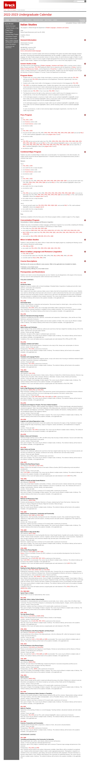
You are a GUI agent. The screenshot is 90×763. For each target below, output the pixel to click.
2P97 (40, 558)
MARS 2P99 (32, 500)
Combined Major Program (11, 34)
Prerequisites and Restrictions (9, 47)
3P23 (43, 558)
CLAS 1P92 (35, 558)
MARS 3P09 (40, 616)
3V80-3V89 (40, 236)
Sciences (27, 121)
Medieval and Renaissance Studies (29, 69)
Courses (14, 20)
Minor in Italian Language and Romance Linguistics (11, 41)
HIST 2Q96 (40, 551)
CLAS (33, 639)
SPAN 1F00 (73, 230)
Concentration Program (11, 36)
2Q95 (72, 132)
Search (21, 20)
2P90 (45, 132)
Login (55, 20)
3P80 (61, 255)
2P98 (62, 132)
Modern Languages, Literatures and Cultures (57, 27)
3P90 (80, 232)
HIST (69, 475)
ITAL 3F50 (37, 67)
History (74, 67)
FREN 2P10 (72, 232)
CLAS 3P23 (32, 647)
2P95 (55, 132)
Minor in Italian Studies (11, 38)
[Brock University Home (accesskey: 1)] (10, 5)
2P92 (49, 132)
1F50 (39, 230)
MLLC (82, 132)
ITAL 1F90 (75, 77)
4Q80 (52, 236)
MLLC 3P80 (34, 236)
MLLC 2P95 (26, 232)
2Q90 (69, 132)
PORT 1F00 (67, 230)
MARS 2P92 (32, 390)
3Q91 (34, 143)
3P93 (27, 143)
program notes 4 (49, 146)
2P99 (65, 132)
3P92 (24, 143)
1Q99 (54, 396)
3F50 (80, 141)
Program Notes (9, 30)
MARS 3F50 (38, 569)
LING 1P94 (59, 232)
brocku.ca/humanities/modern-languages (30, 50)
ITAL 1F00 (35, 79)
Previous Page (38, 20)
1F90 (31, 119)
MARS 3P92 (32, 662)
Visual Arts (53, 69)
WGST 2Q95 (32, 533)
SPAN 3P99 (26, 234)
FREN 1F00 (34, 230)
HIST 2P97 (40, 465)
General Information (10, 26)
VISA (43, 576)
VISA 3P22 (40, 632)
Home (7, 20)
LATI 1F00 (57, 230)
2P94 (52, 132)
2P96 (59, 132)
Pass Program (9, 32)
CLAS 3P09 (32, 616)
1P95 (63, 232)
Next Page (48, 20)
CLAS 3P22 (32, 632)
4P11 (48, 236)
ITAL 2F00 (51, 91)
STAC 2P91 (32, 373)
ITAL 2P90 (42, 232)
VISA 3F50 (46, 569)
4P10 (45, 236)
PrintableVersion (82, 20)
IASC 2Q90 (32, 515)
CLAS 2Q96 (27, 472)
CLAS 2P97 (32, 465)
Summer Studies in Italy (12, 28)
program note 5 (27, 184)
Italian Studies (9, 23)
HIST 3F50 (31, 569)
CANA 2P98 (32, 482)
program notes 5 (52, 134)
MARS (38, 576)
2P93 (67, 232)
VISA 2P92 (40, 390)
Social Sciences (29, 123)
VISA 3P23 (40, 647)
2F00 (31, 130)
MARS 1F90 (41, 396)
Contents (28, 20)
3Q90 (31, 143)
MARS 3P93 (32, 678)
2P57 (77, 232)
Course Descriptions (10, 44)
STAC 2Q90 (40, 515)
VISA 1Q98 (48, 396)
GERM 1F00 (50, 230)
